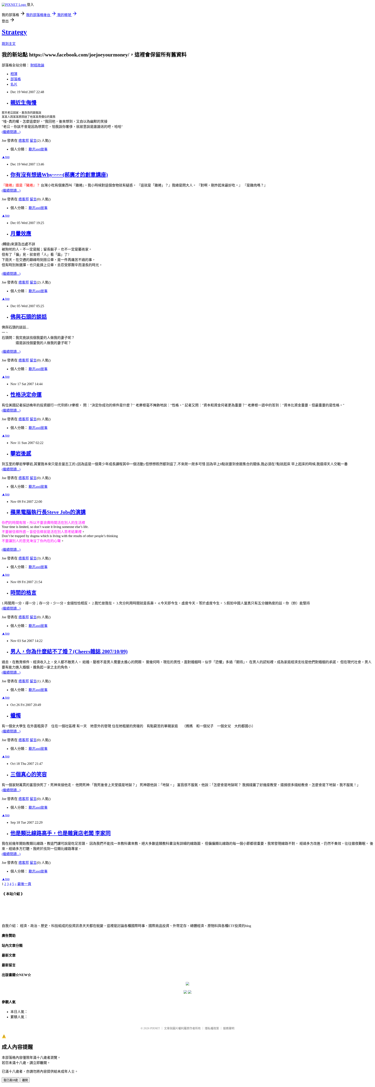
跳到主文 (9, 44)
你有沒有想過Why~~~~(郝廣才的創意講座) (59, 175)
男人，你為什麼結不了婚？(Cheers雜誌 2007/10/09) (69, 651)
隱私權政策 (212, 1028)
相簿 (13, 74)
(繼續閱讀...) (11, 132)
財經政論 (37, 65)
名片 (13, 84)
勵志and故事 (38, 149)
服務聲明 (228, 1028)
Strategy (14, 32)
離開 (25, 1080)
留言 (33, 140)
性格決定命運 (26, 395)
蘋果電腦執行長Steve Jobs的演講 (48, 512)
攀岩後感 (20, 453)
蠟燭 (15, 715)
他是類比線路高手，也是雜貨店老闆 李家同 (60, 833)
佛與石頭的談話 (28, 317)
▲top (6, 157)
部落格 (15, 79)
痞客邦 (23, 140)
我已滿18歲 (10, 1080)
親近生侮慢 (23, 103)
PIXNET (155, 1028)
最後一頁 (24, 884)
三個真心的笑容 (28, 774)
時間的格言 (23, 592)
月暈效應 (20, 233)
